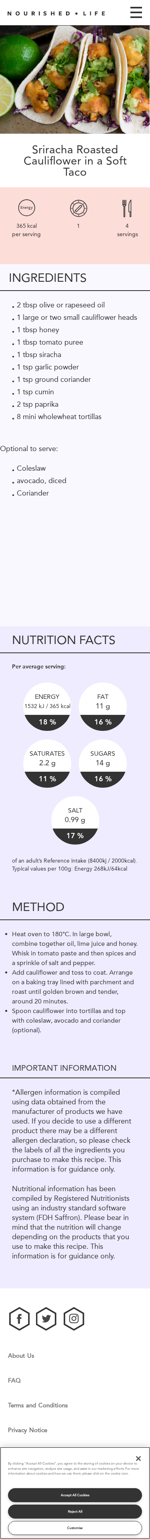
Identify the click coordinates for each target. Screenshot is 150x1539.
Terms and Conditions (38, 1406)
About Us (21, 1356)
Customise (75, 1528)
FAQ (14, 1381)
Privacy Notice (27, 1430)
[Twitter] (47, 1319)
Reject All (75, 1511)
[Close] (138, 1458)
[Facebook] (19, 1319)
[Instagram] (74, 1319)
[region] (60, 551)
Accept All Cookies (75, 1495)
